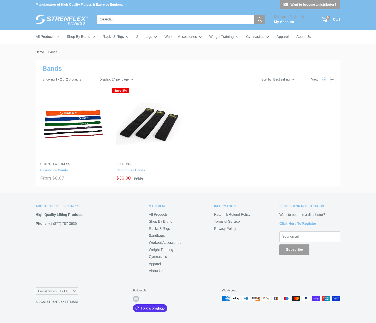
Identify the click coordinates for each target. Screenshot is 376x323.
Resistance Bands (54, 170)
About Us (303, 37)
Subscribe (294, 249)
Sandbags (144, 37)
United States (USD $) (53, 291)
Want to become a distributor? (313, 4)
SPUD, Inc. (124, 164)
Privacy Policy (225, 228)
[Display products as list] (332, 79)
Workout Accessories (180, 37)
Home (40, 52)
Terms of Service (227, 221)
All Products (45, 37)
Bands (52, 52)
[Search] (259, 19)
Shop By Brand (78, 37)
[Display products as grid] (324, 79)
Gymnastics (255, 37)
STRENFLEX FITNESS (55, 164)
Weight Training (221, 37)
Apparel (283, 37)
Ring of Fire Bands (130, 170)
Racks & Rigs (113, 37)
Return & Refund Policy (232, 214)
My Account (284, 22)
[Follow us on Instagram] (136, 299)
